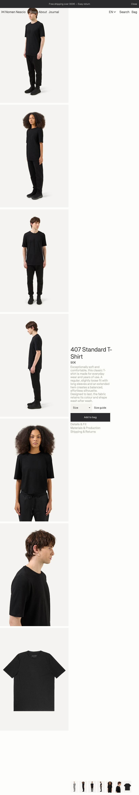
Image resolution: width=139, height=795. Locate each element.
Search (124, 12)
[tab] (105, 424)
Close (134, 4)
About (42, 12)
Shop (33, 12)
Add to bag (90, 417)
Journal (54, 12)
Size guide (100, 407)
